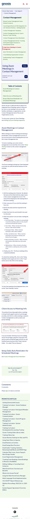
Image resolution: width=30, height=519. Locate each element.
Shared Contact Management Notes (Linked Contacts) (13, 22)
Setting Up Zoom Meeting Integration (14, 120)
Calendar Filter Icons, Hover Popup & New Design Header (13, 453)
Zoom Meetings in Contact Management (11, 90)
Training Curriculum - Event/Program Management (13, 420)
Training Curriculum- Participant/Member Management (15, 410)
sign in (7, 390)
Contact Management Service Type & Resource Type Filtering (13, 34)
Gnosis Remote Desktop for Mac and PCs (15, 437)
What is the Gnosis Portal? (10, 473)
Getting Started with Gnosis (11, 402)
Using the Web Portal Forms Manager (14, 476)
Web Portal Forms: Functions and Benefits (12, 469)
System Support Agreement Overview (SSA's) (14, 489)
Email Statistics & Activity (10, 443)
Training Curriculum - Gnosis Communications (11, 415)
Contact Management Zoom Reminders (14, 38)
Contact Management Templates (12, 30)
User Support (18, 11)
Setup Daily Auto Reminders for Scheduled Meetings (12, 99)
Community (15, 508)
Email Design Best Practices (11, 445)
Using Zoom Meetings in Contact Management (12, 48)
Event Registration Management (12, 457)
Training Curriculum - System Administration (11, 424)
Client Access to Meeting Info (12, 96)
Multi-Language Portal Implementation (14, 478)
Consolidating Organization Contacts (13, 54)
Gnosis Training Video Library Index (13, 432)
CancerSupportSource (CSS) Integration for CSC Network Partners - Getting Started (15, 26)
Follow (25, 66)
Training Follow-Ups (8, 435)
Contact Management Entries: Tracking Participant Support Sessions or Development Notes (14, 42)
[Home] (6, 4)
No (16, 370)
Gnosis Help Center (7, 11)
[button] (27, 4)
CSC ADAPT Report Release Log (12, 481)
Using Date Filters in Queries (11, 440)
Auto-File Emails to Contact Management (14, 52)
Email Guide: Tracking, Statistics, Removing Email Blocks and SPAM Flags (14, 449)
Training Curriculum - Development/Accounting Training (13, 429)
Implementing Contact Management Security (13, 58)
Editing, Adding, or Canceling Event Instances (13, 465)
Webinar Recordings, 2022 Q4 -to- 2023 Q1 (14, 484)
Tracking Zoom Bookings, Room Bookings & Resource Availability (15, 460)
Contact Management (10, 13)
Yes (13, 370)
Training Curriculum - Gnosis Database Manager (14, 406)
